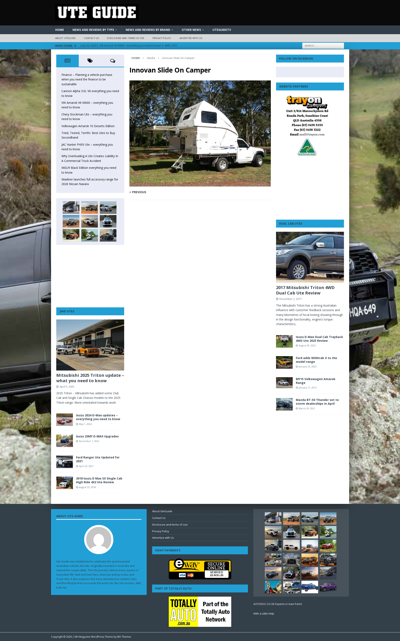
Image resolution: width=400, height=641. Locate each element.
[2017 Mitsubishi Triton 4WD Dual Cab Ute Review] (310, 257)
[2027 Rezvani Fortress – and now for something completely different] (291, 559)
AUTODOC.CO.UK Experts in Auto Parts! (277, 604)
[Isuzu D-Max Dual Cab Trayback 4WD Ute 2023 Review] (284, 341)
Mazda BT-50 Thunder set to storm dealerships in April (317, 402)
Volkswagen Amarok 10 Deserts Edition (88, 126)
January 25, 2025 (307, 366)
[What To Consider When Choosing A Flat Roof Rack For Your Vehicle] (291, 587)
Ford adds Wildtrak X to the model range (316, 360)
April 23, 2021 (86, 466)
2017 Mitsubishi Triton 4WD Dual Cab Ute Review (305, 290)
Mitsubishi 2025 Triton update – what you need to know (90, 377)
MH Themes (124, 636)
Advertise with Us (191, 38)
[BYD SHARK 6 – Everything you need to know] (291, 573)
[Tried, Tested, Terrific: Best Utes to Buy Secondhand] (108, 221)
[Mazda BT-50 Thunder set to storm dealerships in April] (284, 404)
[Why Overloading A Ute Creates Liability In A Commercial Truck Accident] (89, 235)
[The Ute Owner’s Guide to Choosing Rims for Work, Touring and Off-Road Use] (309, 546)
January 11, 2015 (307, 387)
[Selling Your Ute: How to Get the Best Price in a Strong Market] (273, 559)
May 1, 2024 (85, 424)
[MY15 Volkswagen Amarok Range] (284, 382)
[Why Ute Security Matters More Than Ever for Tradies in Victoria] (273, 587)
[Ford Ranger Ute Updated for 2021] (64, 462)
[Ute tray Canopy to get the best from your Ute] (309, 587)
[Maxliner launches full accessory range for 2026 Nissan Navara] (291, 546)
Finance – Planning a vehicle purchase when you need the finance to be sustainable (86, 79)
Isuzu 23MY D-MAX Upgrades (97, 436)
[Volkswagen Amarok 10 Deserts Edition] (89, 221)
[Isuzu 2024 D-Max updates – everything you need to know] (64, 419)
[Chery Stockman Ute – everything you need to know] (71, 221)
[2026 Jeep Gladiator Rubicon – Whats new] (328, 587)
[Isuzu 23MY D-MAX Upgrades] (64, 440)
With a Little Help (263, 613)
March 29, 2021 (307, 408)
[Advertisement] (90, 276)
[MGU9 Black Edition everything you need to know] (108, 235)
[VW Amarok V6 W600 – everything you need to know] (108, 207)
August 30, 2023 (307, 345)
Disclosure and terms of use (125, 38)
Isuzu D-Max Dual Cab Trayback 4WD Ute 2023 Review (319, 339)
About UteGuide (65, 38)
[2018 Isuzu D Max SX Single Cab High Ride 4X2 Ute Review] (64, 483)
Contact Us (91, 38)
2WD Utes (66, 311)
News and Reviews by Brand (148, 30)
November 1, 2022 (89, 441)
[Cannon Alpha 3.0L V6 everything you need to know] (89, 207)
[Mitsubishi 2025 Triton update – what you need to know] (90, 345)
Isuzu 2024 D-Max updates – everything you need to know (98, 417)
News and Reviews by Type (93, 30)
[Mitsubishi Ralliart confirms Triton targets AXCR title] (328, 546)
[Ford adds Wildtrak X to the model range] (284, 362)
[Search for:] (323, 45)
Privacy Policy (161, 38)
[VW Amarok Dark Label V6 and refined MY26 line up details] (328, 573)
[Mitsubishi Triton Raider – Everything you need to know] (309, 573)
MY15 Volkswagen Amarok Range (315, 381)
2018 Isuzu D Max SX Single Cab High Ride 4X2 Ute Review (99, 480)
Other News (191, 30)
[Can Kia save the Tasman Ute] (328, 559)
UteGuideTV (221, 30)
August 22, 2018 (87, 487)
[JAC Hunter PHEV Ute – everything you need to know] (71, 235)
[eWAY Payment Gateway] (200, 577)
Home (59, 30)
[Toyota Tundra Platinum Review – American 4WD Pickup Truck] (273, 573)
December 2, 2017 (290, 299)
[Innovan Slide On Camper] (200, 184)
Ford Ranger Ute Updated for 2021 (98, 459)
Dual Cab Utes (290, 223)
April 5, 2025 (67, 386)
